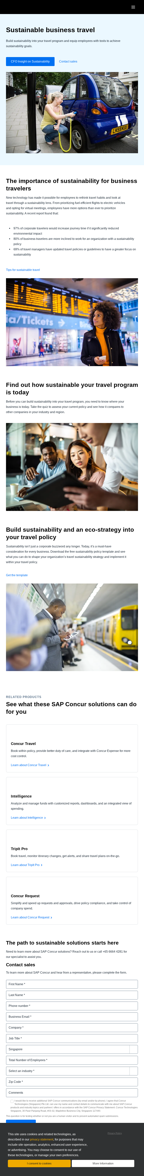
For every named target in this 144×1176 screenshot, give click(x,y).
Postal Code (14, 1079)
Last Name (13, 992)
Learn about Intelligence (27, 817)
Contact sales (68, 61)
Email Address (16, 1014)
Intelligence (21, 796)
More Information (103, 1163)
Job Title (12, 1036)
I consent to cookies (39, 1163)
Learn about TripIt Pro (25, 865)
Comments (14, 1090)
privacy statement (41, 1139)
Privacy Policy (115, 1133)
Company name (17, 1025)
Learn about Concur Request (30, 917)
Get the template (17, 575)
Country (12, 1047)
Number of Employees (22, 1057)
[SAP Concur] (23, 7)
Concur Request (25, 896)
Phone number (16, 1003)
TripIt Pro (19, 849)
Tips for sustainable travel (23, 269)
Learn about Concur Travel (28, 765)
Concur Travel (23, 744)
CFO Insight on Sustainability (30, 61)
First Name (13, 981)
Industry (12, 1068)
